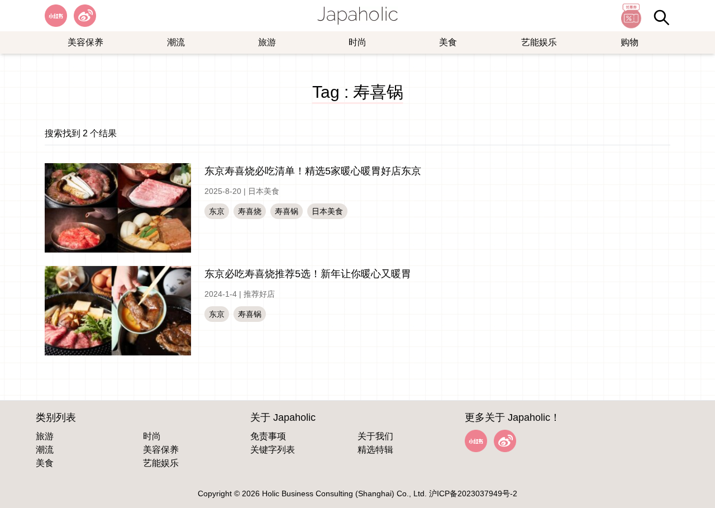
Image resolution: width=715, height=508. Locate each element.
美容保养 (85, 42)
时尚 (357, 42)
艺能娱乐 (539, 42)
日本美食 (263, 191)
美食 (448, 42)
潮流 (176, 42)
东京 (217, 211)
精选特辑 (375, 449)
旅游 (267, 42)
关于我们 (375, 436)
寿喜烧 (249, 211)
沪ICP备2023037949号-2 (473, 493)
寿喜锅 (286, 211)
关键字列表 (272, 449)
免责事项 (268, 436)
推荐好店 (259, 293)
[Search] (661, 17)
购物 (629, 42)
